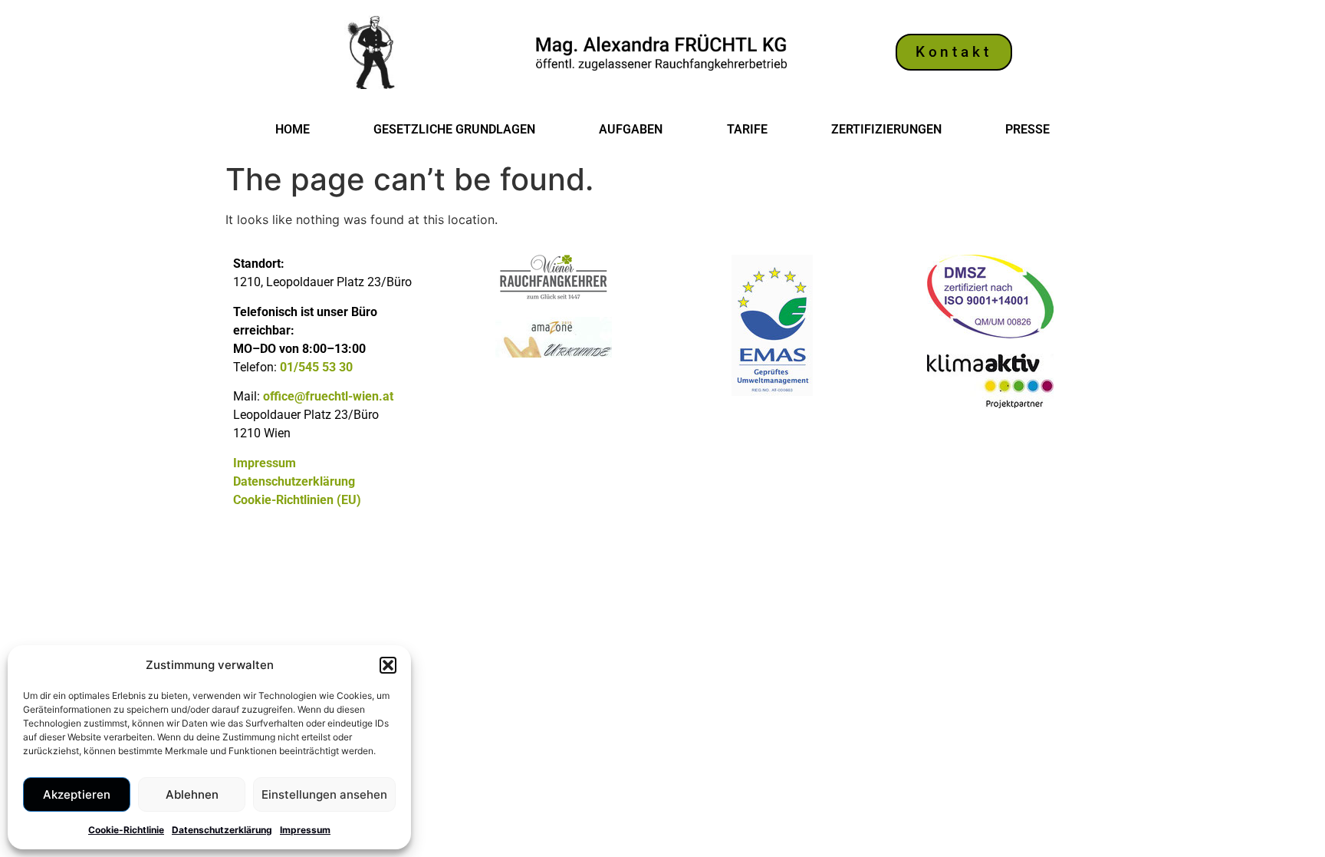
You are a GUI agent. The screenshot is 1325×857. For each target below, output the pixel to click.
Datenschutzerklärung (222, 830)
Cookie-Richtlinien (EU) (297, 500)
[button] (388, 665)
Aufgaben (630, 129)
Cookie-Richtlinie (126, 830)
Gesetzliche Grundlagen (454, 129)
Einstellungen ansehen (324, 794)
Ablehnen (192, 794)
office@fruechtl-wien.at (328, 396)
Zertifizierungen (886, 129)
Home (292, 129)
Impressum (305, 830)
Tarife (747, 129)
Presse (1027, 129)
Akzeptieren (76, 794)
